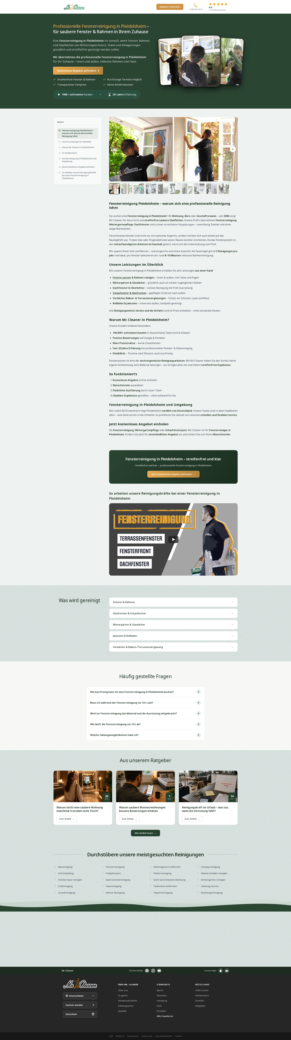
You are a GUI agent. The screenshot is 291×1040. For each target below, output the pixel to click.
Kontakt (199, 1000)
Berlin (160, 990)
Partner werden (74, 1004)
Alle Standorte (165, 1016)
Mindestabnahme (127, 1000)
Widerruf (120, 1036)
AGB (111, 1036)
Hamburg (162, 1000)
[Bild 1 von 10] (114, 188)
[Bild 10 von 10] (223, 188)
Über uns (123, 990)
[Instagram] (153, 970)
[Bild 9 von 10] (211, 188)
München (162, 995)
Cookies (178, 1036)
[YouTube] (159, 970)
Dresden (161, 1010)
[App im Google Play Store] (226, 970)
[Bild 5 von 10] (163, 188)
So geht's (123, 995)
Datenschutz (133, 1036)
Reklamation (202, 995)
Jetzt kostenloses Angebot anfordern (173, 474)
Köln (159, 1005)
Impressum (147, 1036)
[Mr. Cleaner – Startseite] (80, 983)
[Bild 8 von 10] (199, 188)
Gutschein (71, 1014)
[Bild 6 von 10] (175, 188)
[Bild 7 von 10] (187, 188)
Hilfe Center (202, 990)
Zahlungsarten (126, 1005)
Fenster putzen (122, 277)
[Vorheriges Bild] (114, 149)
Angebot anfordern (169, 6)
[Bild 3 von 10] (138, 188)
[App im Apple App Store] (220, 970)
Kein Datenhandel (163, 1036)
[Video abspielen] (173, 539)
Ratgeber (200, 1005)
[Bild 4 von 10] (151, 188)
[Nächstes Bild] (233, 149)
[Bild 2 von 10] (126, 188)
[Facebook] (147, 970)
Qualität (122, 1010)
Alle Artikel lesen (145, 832)
